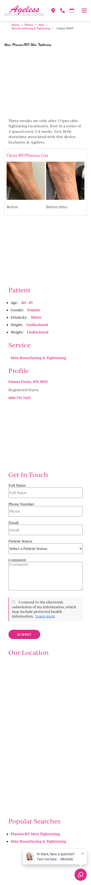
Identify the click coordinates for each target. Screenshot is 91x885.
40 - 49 (27, 302)
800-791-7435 (19, 397)
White (36, 317)
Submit (24, 634)
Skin (41, 24)
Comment (17, 560)
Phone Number (21, 504)
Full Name (17, 485)
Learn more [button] (45, 616)
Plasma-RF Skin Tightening (35, 833)
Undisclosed (37, 324)
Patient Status (20, 541)
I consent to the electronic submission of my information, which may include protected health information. (44, 609)
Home (15, 24)
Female (33, 310)
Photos (29, 24)
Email (13, 523)
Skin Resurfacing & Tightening (31, 28)
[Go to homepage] (22, 10)
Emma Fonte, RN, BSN (28, 381)
